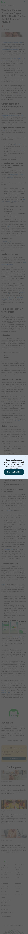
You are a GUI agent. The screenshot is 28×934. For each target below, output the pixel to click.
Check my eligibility (14, 472)
